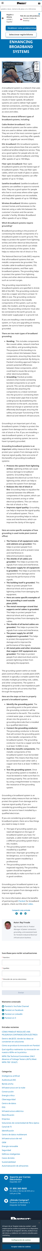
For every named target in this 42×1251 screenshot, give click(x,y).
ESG (3, 1107)
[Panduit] (22, 3)
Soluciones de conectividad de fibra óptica (20, 1123)
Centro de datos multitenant (14, 1134)
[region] (21, 1235)
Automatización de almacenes (15, 1165)
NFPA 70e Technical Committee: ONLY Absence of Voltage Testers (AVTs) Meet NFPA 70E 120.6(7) (19, 1059)
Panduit (22, 901)
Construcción (8, 1091)
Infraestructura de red (12, 1138)
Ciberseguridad (9, 1099)
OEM (4, 1142)
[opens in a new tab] (16, 913)
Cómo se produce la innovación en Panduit (21, 1045)
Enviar (21, 992)
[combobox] (21, 9)
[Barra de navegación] (2, 3)
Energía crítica (8, 1095)
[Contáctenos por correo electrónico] (6, 1178)
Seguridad (6, 1150)
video (30, 904)
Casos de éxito (8, 1158)
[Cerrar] (39, 1222)
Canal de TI (7, 1126)
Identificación (8, 1130)
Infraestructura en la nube (13, 1087)
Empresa (6, 1119)
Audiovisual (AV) (9, 1080)
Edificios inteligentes (11, 1154)
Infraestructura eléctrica (13, 64)
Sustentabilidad (9, 1162)
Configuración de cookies (21, 1240)
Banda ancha (9, 67)
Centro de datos (9, 1103)
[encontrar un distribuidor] (6, 1201)
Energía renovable (10, 1146)
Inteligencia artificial (11, 1076)
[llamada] (6, 1189)
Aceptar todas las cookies (21, 1247)
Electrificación (8, 1115)
